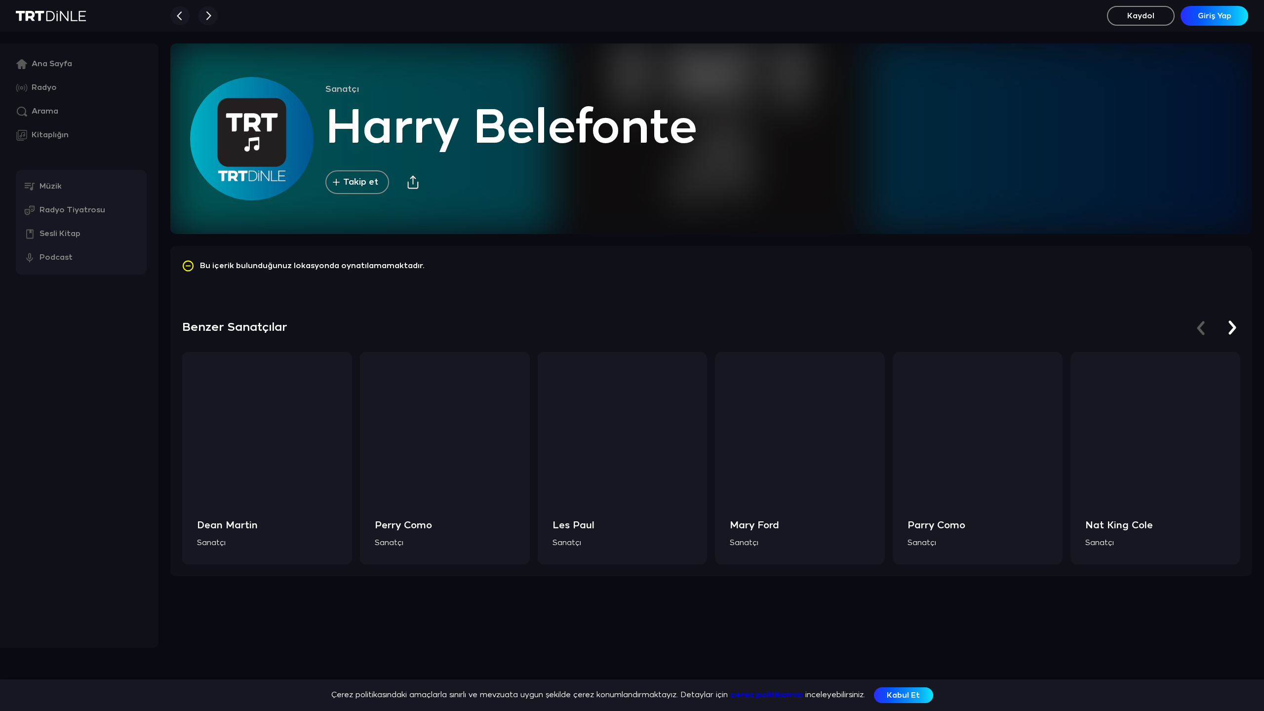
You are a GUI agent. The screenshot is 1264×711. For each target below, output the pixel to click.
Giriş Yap (1214, 16)
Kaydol (1140, 16)
